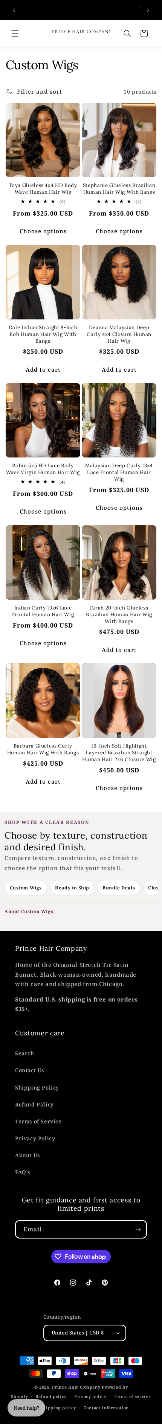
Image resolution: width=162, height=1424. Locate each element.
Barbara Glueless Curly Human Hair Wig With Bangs (43, 749)
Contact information (106, 1407)
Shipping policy (58, 1407)
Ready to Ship (72, 887)
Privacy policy (90, 1396)
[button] (15, 33)
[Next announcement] (148, 10)
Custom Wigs (26, 887)
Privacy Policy (35, 1138)
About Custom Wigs (29, 911)
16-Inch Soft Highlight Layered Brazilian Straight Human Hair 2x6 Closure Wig (119, 753)
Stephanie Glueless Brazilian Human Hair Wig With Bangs (119, 188)
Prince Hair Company (76, 1387)
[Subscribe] (138, 1229)
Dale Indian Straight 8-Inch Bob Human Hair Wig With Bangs (43, 334)
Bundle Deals (118, 887)
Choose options (43, 231)
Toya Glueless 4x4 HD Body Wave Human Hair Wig (43, 188)
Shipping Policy (37, 1087)
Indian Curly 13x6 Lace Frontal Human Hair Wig (43, 611)
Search (24, 1053)
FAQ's (22, 1172)
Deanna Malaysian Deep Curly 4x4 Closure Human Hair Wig (119, 334)
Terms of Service (38, 1121)
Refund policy (51, 1396)
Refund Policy (34, 1104)
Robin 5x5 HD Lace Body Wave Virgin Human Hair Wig (43, 469)
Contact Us (29, 1070)
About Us (27, 1155)
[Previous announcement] (14, 10)
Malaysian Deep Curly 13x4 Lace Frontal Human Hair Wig (119, 472)
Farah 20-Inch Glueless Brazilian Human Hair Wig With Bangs (119, 615)
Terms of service (132, 1396)
